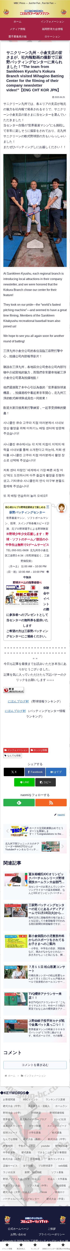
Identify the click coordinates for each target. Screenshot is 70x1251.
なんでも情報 (14, 755)
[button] (45, 782)
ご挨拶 (52, 1228)
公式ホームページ (18, 1228)
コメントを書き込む (35, 1064)
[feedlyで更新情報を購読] (19, 802)
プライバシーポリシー (52, 1234)
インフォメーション (17, 750)
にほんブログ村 (18, 701)
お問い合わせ (18, 1234)
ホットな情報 (40, 750)
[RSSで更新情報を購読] (51, 802)
